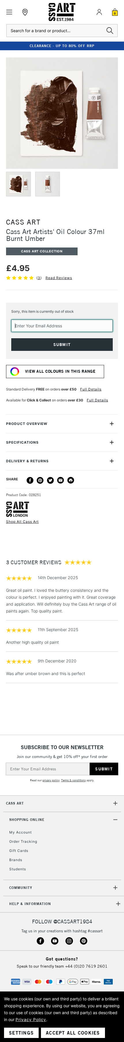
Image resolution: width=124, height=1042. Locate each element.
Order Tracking (23, 841)
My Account (20, 832)
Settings (21, 1033)
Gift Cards (18, 850)
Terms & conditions (73, 780)
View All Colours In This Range (60, 371)
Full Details (91, 389)
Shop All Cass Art (22, 521)
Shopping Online (26, 819)
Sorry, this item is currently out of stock (42, 311)
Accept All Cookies (73, 1033)
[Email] (60, 480)
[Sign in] (99, 12)
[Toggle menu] (9, 12)
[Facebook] (30, 480)
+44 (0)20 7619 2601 (86, 966)
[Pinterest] (40, 480)
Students (17, 869)
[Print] (70, 480)
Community (20, 888)
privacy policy (50, 780)
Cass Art (15, 803)
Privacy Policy (31, 1019)
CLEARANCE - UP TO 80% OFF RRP (62, 46)
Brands (15, 860)
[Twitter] (50, 480)
